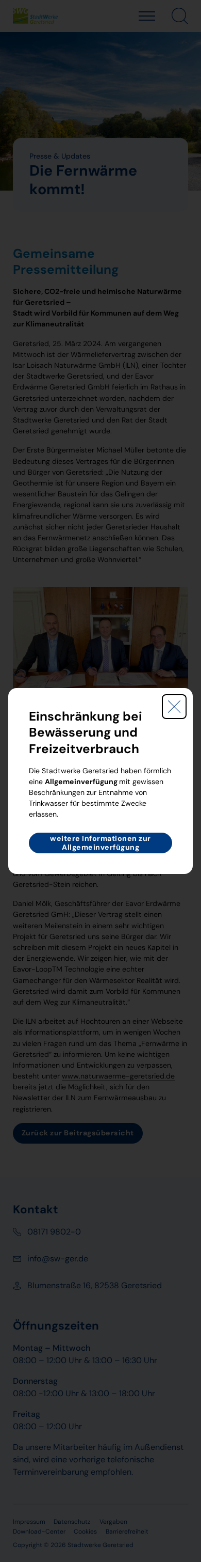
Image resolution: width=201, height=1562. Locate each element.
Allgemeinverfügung (81, 781)
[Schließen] (174, 706)
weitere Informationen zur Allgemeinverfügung (100, 843)
